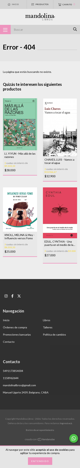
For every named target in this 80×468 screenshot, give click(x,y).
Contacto (9, 341)
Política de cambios (54, 334)
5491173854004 (13, 370)
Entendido (40, 461)
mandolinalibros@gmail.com (19, 385)
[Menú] (5, 29)
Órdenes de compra (15, 327)
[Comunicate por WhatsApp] (73, 438)
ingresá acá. (66, 423)
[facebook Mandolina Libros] (12, 296)
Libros (46, 320)
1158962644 (10, 378)
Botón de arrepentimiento (40, 430)
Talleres (47, 327)
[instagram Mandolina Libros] (6, 296)
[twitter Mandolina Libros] (19, 296)
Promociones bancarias (17, 334)
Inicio (6, 320)
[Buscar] (75, 29)
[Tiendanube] (40, 440)
